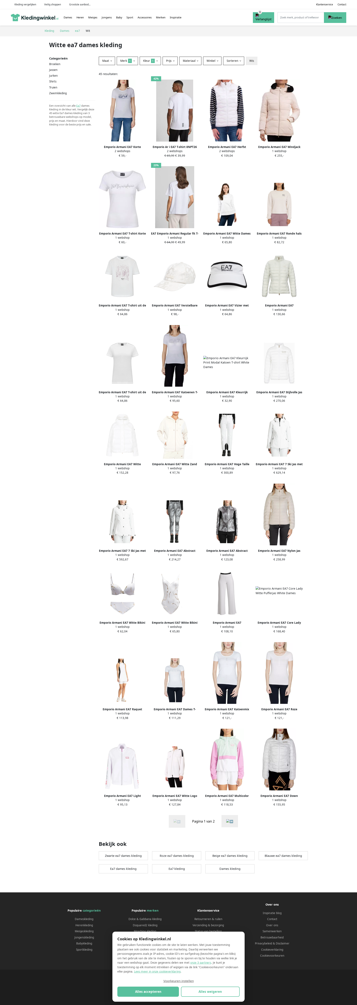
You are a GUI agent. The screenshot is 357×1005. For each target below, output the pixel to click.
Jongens (107, 17)
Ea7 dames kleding (123, 869)
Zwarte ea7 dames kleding (123, 856)
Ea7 (78, 105)
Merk (125, 61)
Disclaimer (282, 943)
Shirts (52, 81)
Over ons (272, 925)
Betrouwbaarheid (272, 937)
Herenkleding (84, 925)
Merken (160, 17)
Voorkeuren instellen (178, 981)
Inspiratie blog (272, 913)
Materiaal (189, 61)
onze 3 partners (200, 962)
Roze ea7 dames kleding (177, 856)
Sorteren (233, 61)
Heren (80, 17)
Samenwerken (272, 931)
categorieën (92, 910)
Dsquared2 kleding (145, 925)
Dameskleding (84, 919)
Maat (106, 61)
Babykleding (84, 943)
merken (152, 910)
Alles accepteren (148, 992)
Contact (342, 4)
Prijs (169, 61)
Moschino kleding (145, 931)
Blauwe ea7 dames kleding (283, 856)
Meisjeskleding (84, 931)
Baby (119, 17)
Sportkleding (84, 949)
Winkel (211, 61)
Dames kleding (229, 869)
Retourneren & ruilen (208, 919)
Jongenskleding (84, 937)
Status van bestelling (208, 931)
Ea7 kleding (177, 869)
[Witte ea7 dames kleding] (229, 821)
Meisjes (92, 17)
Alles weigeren (210, 992)
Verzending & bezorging (208, 925)
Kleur (148, 61)
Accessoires (145, 17)
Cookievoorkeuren (272, 955)
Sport (129, 17)
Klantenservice (324, 4)
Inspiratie (175, 17)
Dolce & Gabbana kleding (145, 919)
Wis (251, 61)
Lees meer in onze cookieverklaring (157, 971)
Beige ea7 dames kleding (230, 856)
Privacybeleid (263, 943)
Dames (68, 17)
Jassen (53, 70)
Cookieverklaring (272, 949)
